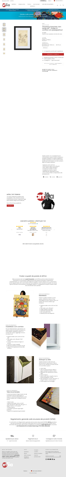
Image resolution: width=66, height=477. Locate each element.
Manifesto (14, 4)
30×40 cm (52, 45)
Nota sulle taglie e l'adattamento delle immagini (53, 64)
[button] (12, 229)
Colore (44, 37)
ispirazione (32, 6)
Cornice (29, 4)
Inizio (43, 23)
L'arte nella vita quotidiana (48, 4)
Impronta (36, 455)
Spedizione (51, 34)
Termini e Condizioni (38, 453)
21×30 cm (45, 45)
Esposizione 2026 (5, 0)
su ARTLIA (10, 205)
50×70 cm (58, 45)
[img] (33, 222)
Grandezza (45, 42)
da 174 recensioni (32, 223)
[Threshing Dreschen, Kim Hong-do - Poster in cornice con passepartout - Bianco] (10, 269)
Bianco (49, 39)
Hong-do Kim (45, 25)
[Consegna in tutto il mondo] (54, 435)
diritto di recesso (27, 455)
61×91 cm (45, 47)
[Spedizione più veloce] (12, 435)
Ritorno (25, 453)
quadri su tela (12, 455)
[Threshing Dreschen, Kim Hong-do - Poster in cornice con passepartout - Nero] (8, 269)
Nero (44, 39)
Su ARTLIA (12, 0)
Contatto (36, 451)
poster (7, 455)
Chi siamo (36, 450)
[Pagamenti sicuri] (33, 435)
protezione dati (37, 456)
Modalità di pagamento (26, 457)
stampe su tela (22, 4)
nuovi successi (36, 4)
